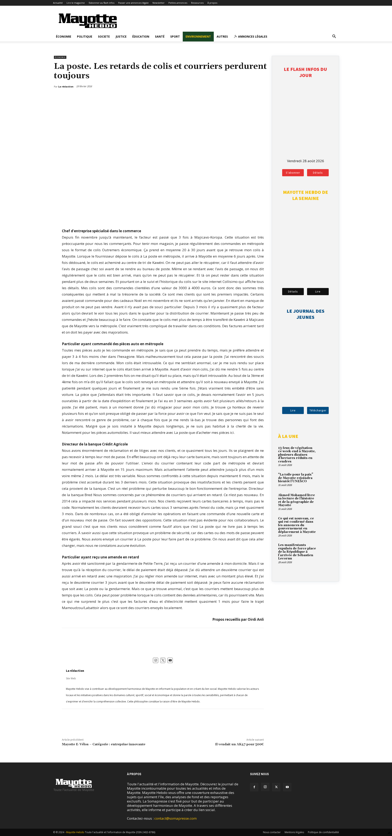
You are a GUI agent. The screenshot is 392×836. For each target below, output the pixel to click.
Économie (63, 36)
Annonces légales (252, 36)
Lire (318, 291)
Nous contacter (272, 832)
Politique (84, 36)
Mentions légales (294, 832)
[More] (261, 97)
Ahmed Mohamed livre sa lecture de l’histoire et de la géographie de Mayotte (296, 500)
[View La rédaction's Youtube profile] (170, 660)
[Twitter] (252, 97)
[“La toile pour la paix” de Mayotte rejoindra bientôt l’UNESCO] (325, 479)
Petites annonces (177, 2)
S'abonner (293, 172)
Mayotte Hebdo (75, 832)
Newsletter (159, 2)
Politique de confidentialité (323, 832)
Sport (175, 36)
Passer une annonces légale (133, 2)
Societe (104, 36)
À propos (212, 2)
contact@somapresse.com (175, 818)
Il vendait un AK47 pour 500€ (239, 744)
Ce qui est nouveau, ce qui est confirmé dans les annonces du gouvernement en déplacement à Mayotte (297, 525)
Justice (121, 36)
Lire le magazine (76, 2)
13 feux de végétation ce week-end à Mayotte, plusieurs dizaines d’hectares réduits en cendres (297, 454)
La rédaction (75, 671)
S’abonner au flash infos (101, 2)
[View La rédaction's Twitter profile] (163, 660)
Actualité (58, 2)
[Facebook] (242, 97)
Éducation (140, 36)
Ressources (197, 2)
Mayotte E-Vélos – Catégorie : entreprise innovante (103, 744)
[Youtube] (287, 787)
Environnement (198, 36)
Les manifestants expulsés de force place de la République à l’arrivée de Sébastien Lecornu (297, 551)
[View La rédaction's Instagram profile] (155, 660)
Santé (160, 36)
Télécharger (318, 410)
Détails (318, 172)
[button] (334, 36)
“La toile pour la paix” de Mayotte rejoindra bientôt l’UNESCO (295, 478)
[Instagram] (265, 787)
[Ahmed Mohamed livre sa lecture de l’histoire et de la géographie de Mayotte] (325, 500)
